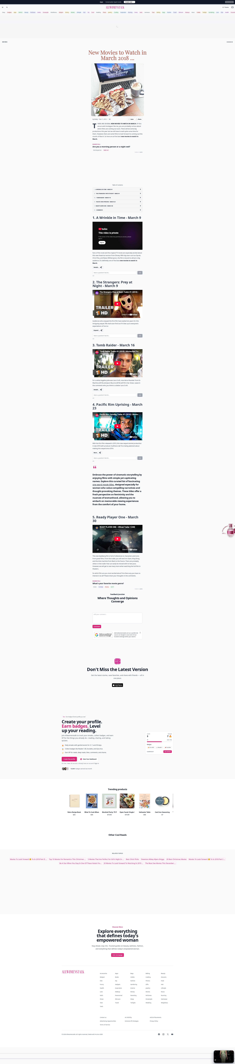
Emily (96, 119)
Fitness (148, 981)
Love (217, 12)
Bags (163, 12)
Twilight (204, 12)
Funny (136, 12)
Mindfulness (54, 12)
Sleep (3, 12)
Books (39, 12)
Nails (141, 12)
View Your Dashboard (89, 759)
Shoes (104, 12)
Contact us (103, 1017)
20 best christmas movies (176, 859)
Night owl (106, 150)
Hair (84, 12)
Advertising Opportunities (108, 1021)
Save (132, 119)
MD (110, 119)
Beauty (26, 12)
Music (193, 12)
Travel (174, 12)
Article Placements (155, 1017)
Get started (167, 751)
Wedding (98, 12)
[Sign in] (232, 7)
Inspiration (123, 12)
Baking (158, 12)
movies (4, 42)
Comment (97, 626)
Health (227, 12)
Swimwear (147, 12)
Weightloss (164, 1003)
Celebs (198, 12)
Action (94, 587)
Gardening (211, 12)
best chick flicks (132, 859)
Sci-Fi (112, 587)
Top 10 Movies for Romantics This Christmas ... (67, 859)
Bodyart (61, 12)
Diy (88, 12)
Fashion (169, 12)
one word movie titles (103, 484)
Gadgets (9, 12)
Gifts (147, 984)
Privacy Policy (154, 1021)
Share (139, 119)
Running (130, 12)
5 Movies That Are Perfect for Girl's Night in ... (106, 859)
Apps (15, 12)
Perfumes (32, 12)
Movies (73, 12)
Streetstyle (45, 12)
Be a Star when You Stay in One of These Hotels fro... (80, 863)
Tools (101, 1006)
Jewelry (110, 12)
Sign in (96, 763)
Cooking (116, 12)
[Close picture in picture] (215, 1052)
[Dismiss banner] (140, 632)
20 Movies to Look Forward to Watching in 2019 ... (123, 863)
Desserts (163, 977)
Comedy (101, 587)
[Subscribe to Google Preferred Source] (103, 635)
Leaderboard (150, 751)
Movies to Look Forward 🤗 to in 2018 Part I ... (207, 859)
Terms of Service (105, 1025)
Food (93, 12)
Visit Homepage (117, 955)
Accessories (103, 973)
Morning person (97, 150)
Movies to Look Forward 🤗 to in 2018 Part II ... (28, 859)
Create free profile (69, 759)
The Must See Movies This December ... (160, 863)
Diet (222, 12)
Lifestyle (79, 12)
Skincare (181, 12)
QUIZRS (141, 152)
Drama (107, 587)
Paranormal (118, 995)
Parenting (133, 995)
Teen (153, 12)
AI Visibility (128, 1017)
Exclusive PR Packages (131, 1021)
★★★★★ (230, 42)
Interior (20, 12)
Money (67, 12)
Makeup (187, 12)
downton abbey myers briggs (152, 859)
